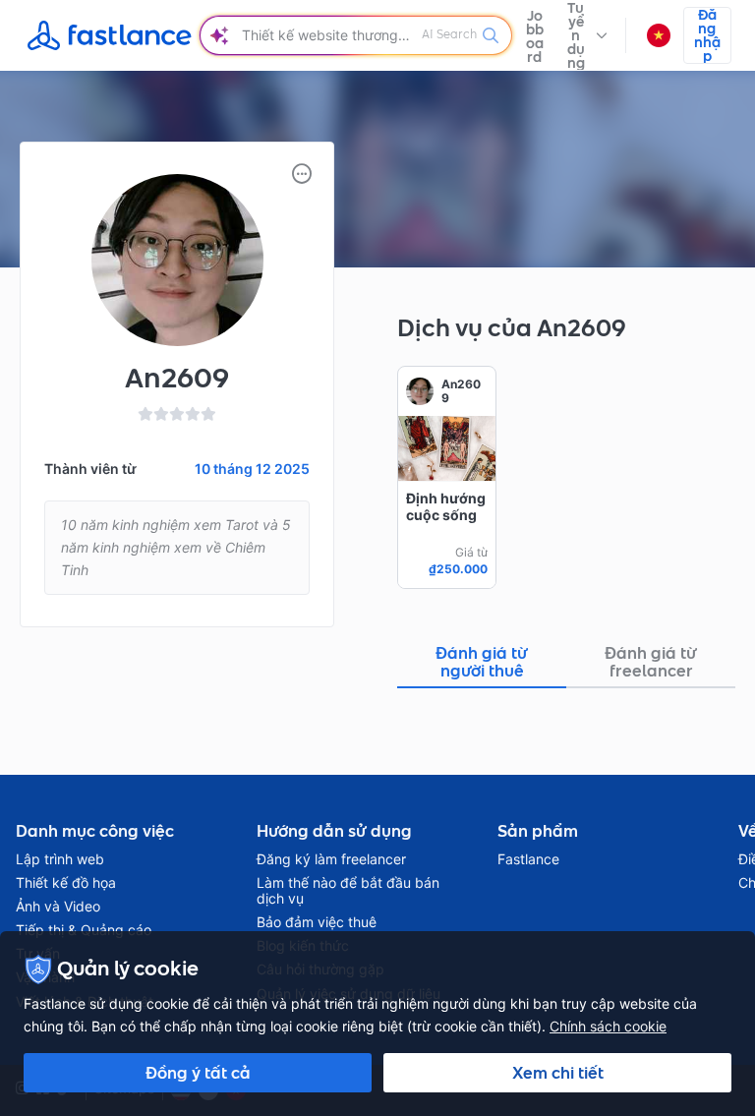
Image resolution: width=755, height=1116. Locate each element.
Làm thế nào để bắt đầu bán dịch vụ (348, 891)
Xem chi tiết (558, 1073)
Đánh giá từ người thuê (482, 661)
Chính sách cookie (608, 1026)
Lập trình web (60, 859)
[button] (586, 35)
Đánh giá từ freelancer (651, 661)
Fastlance (528, 859)
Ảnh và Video (58, 906)
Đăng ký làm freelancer (331, 859)
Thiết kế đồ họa (66, 883)
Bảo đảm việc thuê (317, 922)
